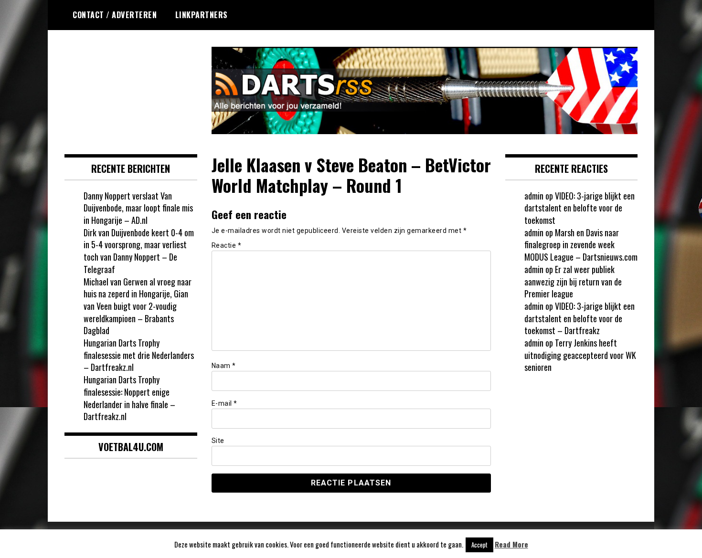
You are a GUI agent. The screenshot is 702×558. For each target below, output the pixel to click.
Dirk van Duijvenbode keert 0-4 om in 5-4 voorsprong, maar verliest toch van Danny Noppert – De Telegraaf (139, 250)
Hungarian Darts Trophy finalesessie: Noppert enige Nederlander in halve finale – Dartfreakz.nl (129, 397)
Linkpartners (201, 15)
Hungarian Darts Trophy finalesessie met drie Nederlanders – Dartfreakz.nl (139, 355)
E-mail (224, 403)
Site (218, 440)
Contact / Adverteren (115, 15)
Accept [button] (479, 544)
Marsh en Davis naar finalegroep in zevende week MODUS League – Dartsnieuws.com (581, 244)
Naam (224, 365)
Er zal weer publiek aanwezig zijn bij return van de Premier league (573, 281)
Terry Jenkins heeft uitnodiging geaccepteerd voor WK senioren (580, 355)
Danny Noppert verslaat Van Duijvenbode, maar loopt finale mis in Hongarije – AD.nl (138, 208)
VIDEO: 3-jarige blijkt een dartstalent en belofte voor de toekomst (579, 208)
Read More (511, 544)
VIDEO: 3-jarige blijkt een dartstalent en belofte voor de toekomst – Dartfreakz (579, 318)
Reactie (227, 245)
